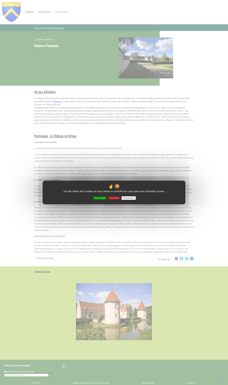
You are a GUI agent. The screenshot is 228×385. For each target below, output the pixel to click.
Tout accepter (100, 198)
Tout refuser (114, 198)
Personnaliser (129, 198)
